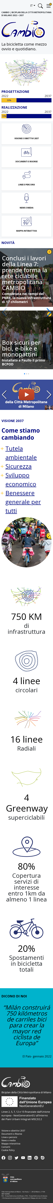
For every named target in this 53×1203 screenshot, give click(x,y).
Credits (44, 1198)
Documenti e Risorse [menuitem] (11, 1133)
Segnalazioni (25, 1198)
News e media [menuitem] (8, 1140)
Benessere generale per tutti (23, 502)
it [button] (31, 5)
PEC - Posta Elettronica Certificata (12, 1196)
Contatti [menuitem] (5, 1146)
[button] (49, 312)
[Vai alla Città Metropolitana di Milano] (13, 1178)
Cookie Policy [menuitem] (8, 1150)
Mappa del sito (36, 1198)
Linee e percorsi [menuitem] (9, 1137)
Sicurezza (18, 466)
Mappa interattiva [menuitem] (10, 1143)
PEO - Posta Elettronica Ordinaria (36, 1196)
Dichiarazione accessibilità (11, 1198)
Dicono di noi (14, 996)
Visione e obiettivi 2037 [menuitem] (13, 1130)
